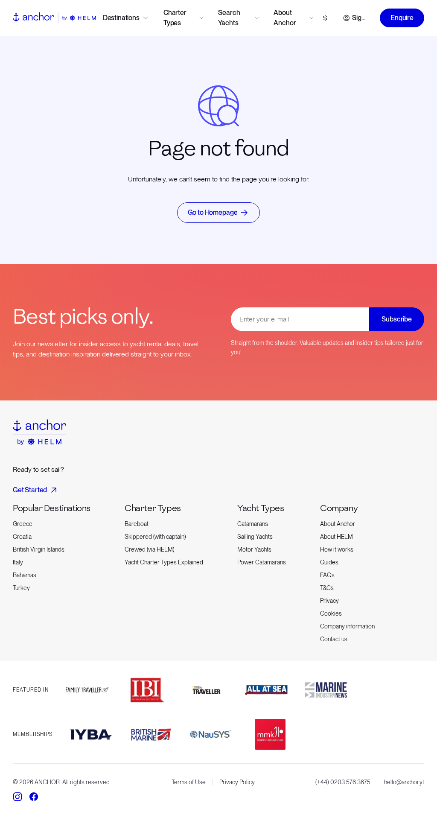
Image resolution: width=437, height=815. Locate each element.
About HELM (336, 536)
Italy (18, 562)
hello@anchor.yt (404, 782)
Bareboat (137, 523)
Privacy (329, 600)
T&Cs (327, 587)
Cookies (331, 613)
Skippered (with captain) (155, 536)
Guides (329, 562)
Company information (347, 626)
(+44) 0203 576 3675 (342, 782)
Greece (22, 523)
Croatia (22, 536)
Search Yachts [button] (229, 18)
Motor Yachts (254, 549)
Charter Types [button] (174, 18)
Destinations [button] (121, 18)
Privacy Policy (237, 782)
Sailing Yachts (255, 536)
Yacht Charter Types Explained (164, 562)
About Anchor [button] (285, 18)
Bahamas (24, 575)
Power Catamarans (261, 562)
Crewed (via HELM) (150, 549)
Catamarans (252, 523)
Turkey (21, 587)
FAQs (327, 575)
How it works (336, 549)
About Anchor (337, 523)
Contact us (333, 639)
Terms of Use (189, 782)
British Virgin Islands (38, 549)
